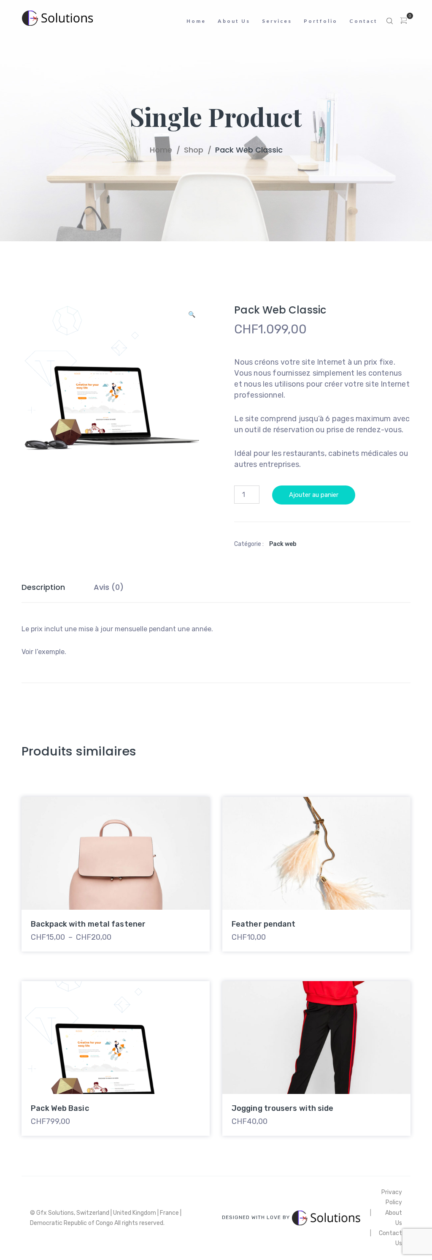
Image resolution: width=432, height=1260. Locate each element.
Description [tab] (43, 587)
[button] (191, 317)
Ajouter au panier (313, 495)
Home (161, 150)
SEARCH (390, 21)
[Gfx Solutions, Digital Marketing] (59, 18)
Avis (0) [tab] (109, 587)
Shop (193, 150)
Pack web (283, 544)
